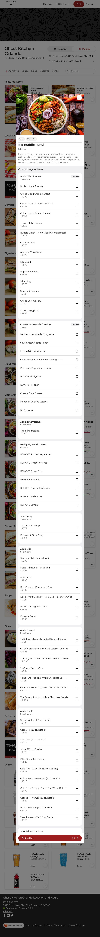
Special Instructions (31, 831)
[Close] (79, 97)
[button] (50, 114)
